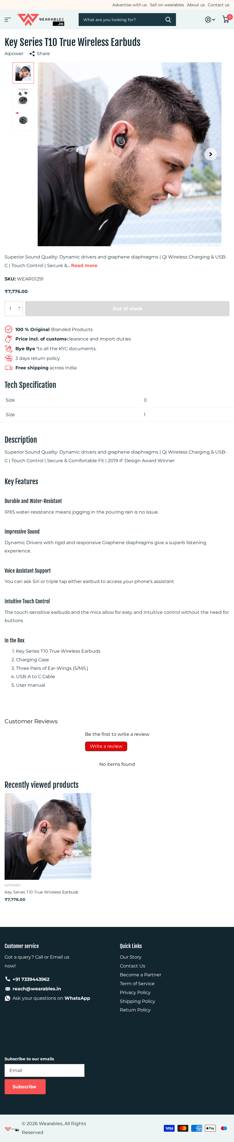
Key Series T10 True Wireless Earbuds (41, 892)
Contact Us (132, 966)
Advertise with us (129, 4)
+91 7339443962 (31, 979)
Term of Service (137, 983)
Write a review (106, 746)
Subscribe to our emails (29, 1058)
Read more (84, 265)
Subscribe (25, 1086)
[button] (210, 154)
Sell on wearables (167, 4)
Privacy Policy (135, 992)
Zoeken (168, 19)
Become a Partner (140, 974)
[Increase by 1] (21, 303)
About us (196, 4)
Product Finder (7, 18)
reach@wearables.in (37, 988)
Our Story (131, 957)
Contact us (218, 4)
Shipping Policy (137, 1001)
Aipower (14, 53)
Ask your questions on (51, 998)
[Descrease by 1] (21, 313)
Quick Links (131, 946)
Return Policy (135, 1010)
